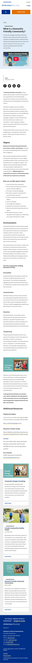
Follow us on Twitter (14, 628)
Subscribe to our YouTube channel (20, 628)
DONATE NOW (21, 12)
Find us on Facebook (10, 628)
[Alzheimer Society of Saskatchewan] (10, 5)
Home (5, 22)
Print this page (18, 86)
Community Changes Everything (15, 481)
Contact (28, 2)
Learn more (8, 503)
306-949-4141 (11, 638)
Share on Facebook (5, 86)
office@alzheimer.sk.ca (13, 644)
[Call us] (6, 12)
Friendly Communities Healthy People (14, 529)
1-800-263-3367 (12, 640)
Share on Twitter (9, 86)
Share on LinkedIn (14, 86)
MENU (28, 5)
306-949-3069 (9, 642)
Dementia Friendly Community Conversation (14, 582)
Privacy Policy (7, 655)
